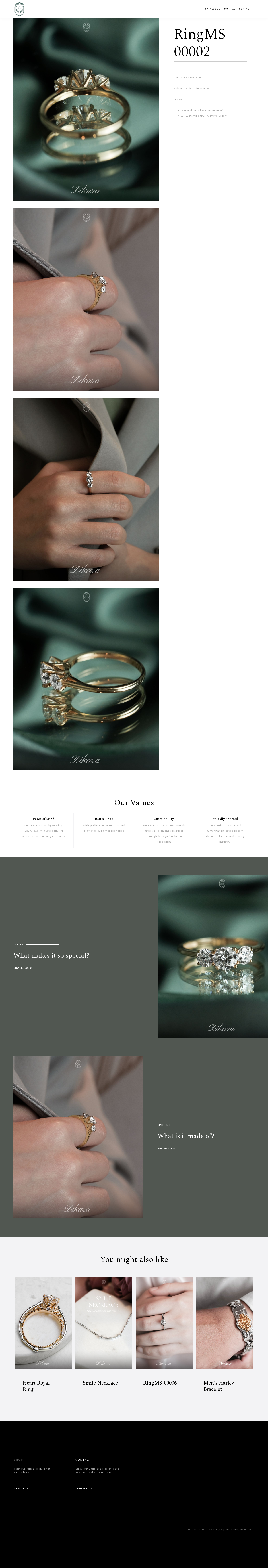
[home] (19, 9)
